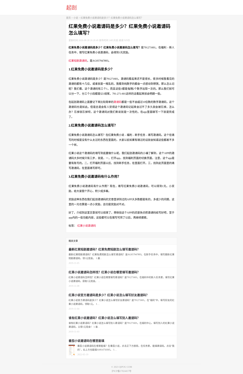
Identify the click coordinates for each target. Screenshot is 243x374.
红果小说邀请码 (86, 225)
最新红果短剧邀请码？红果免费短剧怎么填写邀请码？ (104, 249)
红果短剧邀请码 (78, 60)
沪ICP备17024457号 (121, 371)
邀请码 (118, 102)
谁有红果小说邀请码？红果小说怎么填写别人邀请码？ (104, 318)
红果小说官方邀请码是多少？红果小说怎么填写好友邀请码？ (109, 295)
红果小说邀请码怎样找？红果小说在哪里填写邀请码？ (104, 272)
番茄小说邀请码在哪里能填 (86, 341)
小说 (75, 18)
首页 (68, 18)
